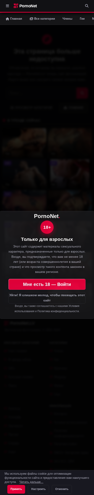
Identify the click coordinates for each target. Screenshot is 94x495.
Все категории (44, 18)
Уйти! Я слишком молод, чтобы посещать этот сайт (47, 297)
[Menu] (7, 6)
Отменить (61, 489)
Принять (16, 489)
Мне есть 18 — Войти (47, 284)
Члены (67, 18)
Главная (16, 18)
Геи (82, 18)
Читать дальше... (31, 482)
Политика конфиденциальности (58, 311)
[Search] (87, 6)
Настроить (38, 489)
